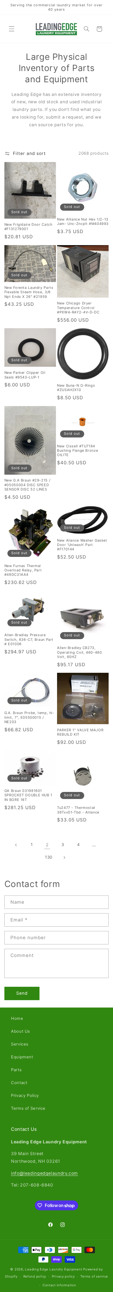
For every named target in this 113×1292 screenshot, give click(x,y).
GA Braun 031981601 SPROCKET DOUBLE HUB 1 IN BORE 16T (28, 795)
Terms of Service (28, 1108)
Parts (16, 1069)
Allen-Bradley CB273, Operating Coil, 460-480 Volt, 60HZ (79, 652)
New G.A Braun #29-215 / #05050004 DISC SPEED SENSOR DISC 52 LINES (27, 484)
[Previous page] (16, 845)
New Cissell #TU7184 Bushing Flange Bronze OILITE (77, 450)
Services (20, 1044)
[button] (11, 29)
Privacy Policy (25, 1095)
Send (22, 993)
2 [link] (47, 844)
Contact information (59, 1285)
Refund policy (34, 1276)
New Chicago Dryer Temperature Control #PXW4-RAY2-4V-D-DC (78, 307)
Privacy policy (63, 1276)
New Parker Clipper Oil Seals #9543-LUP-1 (25, 375)
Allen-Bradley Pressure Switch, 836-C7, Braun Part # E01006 (28, 639)
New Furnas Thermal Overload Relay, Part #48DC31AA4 (23, 570)
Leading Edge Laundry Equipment (53, 1269)
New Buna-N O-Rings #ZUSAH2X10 (76, 387)
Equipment (22, 1057)
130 (48, 857)
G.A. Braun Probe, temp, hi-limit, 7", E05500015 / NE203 (29, 717)
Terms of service (94, 1276)
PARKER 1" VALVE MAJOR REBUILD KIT (80, 732)
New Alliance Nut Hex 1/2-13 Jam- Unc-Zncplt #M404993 (83, 221)
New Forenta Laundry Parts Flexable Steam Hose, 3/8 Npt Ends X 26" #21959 (28, 292)
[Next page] (64, 857)
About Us (20, 1031)
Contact (19, 1082)
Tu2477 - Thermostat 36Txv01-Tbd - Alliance (78, 810)
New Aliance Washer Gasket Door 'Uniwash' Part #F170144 (82, 544)
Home (17, 1018)
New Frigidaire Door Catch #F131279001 (28, 226)
